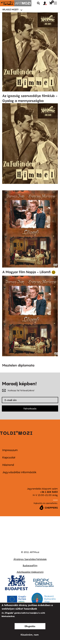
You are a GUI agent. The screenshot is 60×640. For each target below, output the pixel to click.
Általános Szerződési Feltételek (30, 559)
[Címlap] (15, 3)
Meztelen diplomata (18, 365)
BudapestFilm (30, 565)
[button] (46, 3)
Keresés (38, 3)
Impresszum (10, 450)
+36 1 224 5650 (49, 491)
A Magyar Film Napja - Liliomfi (26, 272)
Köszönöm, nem (30, 634)
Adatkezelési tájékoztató (30, 572)
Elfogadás (30, 626)
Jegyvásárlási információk (19, 472)
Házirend (8, 464)
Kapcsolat (8, 457)
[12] (53, 272)
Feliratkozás (30, 408)
